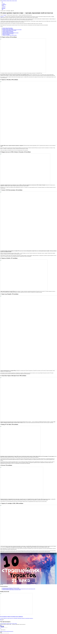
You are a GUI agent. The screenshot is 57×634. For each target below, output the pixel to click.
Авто (3, 5)
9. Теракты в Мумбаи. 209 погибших (7, 28)
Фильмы (3, 3)
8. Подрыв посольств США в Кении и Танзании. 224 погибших (12, 29)
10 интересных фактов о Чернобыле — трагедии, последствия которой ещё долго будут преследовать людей (18, 588)
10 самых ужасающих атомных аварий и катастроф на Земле (11, 589)
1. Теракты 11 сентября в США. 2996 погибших (9, 35)
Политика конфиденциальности (8, 631)
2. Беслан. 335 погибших (6, 34)
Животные (3, 6)
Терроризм (2, 16)
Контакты (1, 631)
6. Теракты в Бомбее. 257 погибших (7, 31)
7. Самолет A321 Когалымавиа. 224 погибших (9, 30)
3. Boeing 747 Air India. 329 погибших (8, 33)
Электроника (4, 4)
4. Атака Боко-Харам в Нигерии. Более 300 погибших (10, 32)
